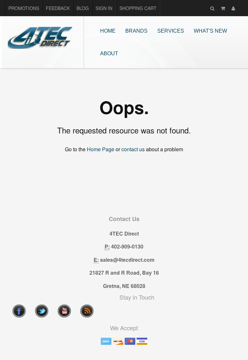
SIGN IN (104, 8)
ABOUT (109, 53)
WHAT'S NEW (210, 31)
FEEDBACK (58, 8)
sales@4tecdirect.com (127, 259)
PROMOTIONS (23, 8)
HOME (108, 31)
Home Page (100, 149)
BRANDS (136, 31)
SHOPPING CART (138, 8)
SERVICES (170, 31)
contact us (133, 149)
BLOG (83, 8)
